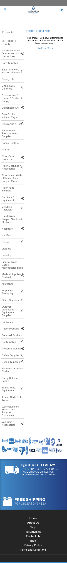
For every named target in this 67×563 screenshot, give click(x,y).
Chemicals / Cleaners (8, 87)
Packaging (8, 322)
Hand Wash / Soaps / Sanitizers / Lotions (12, 219)
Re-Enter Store (45, 48)
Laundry (6, 255)
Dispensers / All (10, 107)
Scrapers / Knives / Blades (12, 370)
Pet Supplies (9, 341)
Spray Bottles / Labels (10, 379)
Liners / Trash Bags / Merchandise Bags (12, 264)
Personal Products (12, 335)
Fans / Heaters (10, 142)
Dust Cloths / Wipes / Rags (9, 116)
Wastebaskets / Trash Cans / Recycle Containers (10, 411)
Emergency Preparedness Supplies (10, 133)
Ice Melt (6, 235)
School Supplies (11, 361)
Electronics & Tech (12, 123)
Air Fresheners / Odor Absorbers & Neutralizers (12, 53)
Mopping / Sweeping (7, 292)
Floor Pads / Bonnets (9, 189)
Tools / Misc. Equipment (9, 389)
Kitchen (6, 242)
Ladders (6, 248)
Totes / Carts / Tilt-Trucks (12, 398)
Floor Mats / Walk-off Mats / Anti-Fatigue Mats (12, 178)
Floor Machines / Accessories (11, 167)
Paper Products (10, 328)
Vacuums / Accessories (8, 423)
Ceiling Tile (8, 79)
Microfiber (7, 283)
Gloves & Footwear (7, 208)
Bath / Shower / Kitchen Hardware (12, 71)
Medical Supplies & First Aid (12, 276)
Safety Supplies (10, 355)
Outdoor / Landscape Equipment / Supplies (8, 311)
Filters (5, 149)
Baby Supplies (10, 62)
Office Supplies (10, 300)
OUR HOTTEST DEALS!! (11, 42)
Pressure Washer (11, 348)
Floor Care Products (8, 158)
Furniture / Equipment (8, 199)
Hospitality (7, 228)
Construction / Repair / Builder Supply (10, 98)
